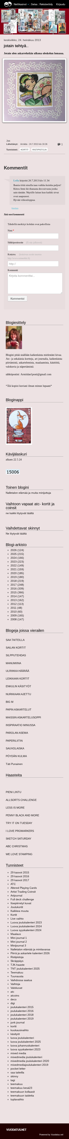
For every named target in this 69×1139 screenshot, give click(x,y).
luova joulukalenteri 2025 (26, 1041)
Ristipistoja (39, 149)
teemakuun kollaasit (23, 1091)
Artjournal (16, 895)
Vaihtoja (15, 984)
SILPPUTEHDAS (16, 655)
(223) (17, 561)
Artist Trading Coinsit (23, 891)
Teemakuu (17, 972)
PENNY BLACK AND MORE (22, 815)
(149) (17, 565)
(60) (16, 611)
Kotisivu (24, 256)
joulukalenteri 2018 (22, 1014)
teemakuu (17, 1084)
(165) (17, 615)
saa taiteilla (17, 1072)
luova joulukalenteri (22, 1037)
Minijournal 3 (18, 945)
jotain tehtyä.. (16, 45)
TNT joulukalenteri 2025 (25, 968)
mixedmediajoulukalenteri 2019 (29, 1064)
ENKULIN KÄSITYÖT (18, 686)
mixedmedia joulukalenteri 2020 (30, 1060)
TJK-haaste (18, 964)
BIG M (9, 701)
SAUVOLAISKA (15, 748)
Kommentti (13, 270)
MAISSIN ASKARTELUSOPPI (23, 717)
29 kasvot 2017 (20, 880)
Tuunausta (17, 976)
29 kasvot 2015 (20, 872)
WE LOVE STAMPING (19, 854)
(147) (17, 596)
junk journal (18, 1022)
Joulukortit (17, 907)
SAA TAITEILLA (15, 639)
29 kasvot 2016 (20, 876)
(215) (17, 553)
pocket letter (18, 1068)
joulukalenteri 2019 (22, 1018)
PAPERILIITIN (14, 740)
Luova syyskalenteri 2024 (26, 930)
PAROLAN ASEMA (17, 732)
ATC (13, 884)
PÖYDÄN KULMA (16, 756)
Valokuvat (16, 987)
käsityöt (15, 1034)
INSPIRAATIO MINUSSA (20, 725)
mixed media (18, 1053)
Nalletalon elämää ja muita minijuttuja (28, 492)
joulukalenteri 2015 (22, 1007)
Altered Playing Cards (24, 887)
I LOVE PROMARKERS (20, 830)
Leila (16, 180)
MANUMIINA (13, 663)
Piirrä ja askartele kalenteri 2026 (30, 953)
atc (12, 991)
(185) (17, 573)
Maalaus (16, 934)
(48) (16, 607)
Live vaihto (17, 918)
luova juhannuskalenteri (25, 1045)
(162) (17, 600)
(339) (17, 588)
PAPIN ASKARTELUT (18, 709)
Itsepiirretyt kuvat (21, 903)
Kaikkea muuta (20, 910)
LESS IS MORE (15, 807)
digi (13, 1003)
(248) (17, 584)
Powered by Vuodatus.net (51, 1134)
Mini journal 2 (19, 941)
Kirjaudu (60, 4)
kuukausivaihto (20, 1030)
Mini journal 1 (19, 937)
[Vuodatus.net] (16, 1129)
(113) (17, 603)
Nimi (11, 230)
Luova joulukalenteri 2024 (26, 926)
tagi (13, 1080)
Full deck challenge (22, 899)
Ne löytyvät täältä (16, 533)
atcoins (15, 995)
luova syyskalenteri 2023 (25, 1049)
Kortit (25, 149)
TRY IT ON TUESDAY (19, 823)
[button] (28, 4)
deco (13, 999)
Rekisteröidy (46, 4)
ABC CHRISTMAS (17, 846)
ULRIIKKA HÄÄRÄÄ (17, 670)
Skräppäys (17, 960)
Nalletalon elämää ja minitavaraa (30, 949)
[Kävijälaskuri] (13, 471)
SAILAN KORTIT (16, 647)
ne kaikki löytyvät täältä (20, 513)
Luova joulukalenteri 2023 (26, 922)
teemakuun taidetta (22, 1095)
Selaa (34, 4)
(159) (17, 569)
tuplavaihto (17, 1099)
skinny (14, 1076)
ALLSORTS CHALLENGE (21, 799)
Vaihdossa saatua (21, 980)
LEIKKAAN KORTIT (17, 678)
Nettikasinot (20, 4)
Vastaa (14, 208)
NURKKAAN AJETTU (18, 694)
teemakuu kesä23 (21, 1087)
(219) (17, 580)
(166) (17, 557)
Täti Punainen (14, 763)
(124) (17, 550)
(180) (17, 577)
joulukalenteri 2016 (22, 1010)
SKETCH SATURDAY (18, 838)
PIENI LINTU (13, 792)
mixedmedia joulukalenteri (26, 1057)
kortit (13, 1026)
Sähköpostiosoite (25, 242)
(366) (17, 592)
